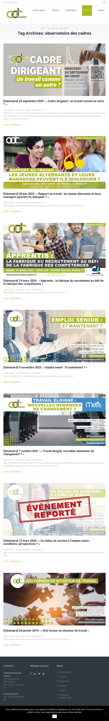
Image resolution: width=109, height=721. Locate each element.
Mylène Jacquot (21, 466)
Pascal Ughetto (57, 206)
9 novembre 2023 (14, 376)
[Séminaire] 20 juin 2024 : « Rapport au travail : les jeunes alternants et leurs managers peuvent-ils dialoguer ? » (52, 195)
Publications (64, 681)
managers (25, 206)
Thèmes (55, 10)
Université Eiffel (77, 206)
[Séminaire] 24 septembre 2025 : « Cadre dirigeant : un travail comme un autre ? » (53, 103)
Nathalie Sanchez (66, 116)
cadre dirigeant (48, 113)
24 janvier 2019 (13, 639)
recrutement (52, 293)
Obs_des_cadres (24, 110)
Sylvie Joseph (23, 119)
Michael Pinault (9, 466)
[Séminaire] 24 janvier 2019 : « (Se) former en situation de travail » (46, 630)
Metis (101, 463)
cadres (18, 206)
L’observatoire (64, 672)
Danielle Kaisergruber (25, 463)
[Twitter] (39, 673)
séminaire (13, 119)
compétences (20, 293)
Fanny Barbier (100, 113)
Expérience (41, 553)
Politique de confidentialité (64, 696)
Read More (15, 125)
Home (42, 28)
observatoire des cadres (82, 116)
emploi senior (38, 376)
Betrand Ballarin (36, 113)
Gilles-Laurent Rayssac (53, 463)
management (79, 463)
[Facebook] (31, 673)
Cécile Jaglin (75, 113)
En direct (87, 10)
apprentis (11, 293)
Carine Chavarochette (62, 113)
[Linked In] (35, 673)
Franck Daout (39, 463)
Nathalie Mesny (54, 116)
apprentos (11, 206)
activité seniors (27, 376)
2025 (10, 113)
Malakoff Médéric (52, 553)
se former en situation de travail (49, 639)
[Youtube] (43, 673)
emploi (33, 553)
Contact (100, 10)
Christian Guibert (87, 113)
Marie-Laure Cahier (92, 463)
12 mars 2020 (13, 553)
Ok (54, 716)
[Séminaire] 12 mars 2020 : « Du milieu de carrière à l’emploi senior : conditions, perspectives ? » (47, 542)
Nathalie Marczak (40, 116)
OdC (93, 116)
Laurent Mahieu (68, 463)
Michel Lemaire (28, 116)
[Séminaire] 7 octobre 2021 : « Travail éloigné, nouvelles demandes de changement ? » (48, 452)
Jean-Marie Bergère (10, 116)
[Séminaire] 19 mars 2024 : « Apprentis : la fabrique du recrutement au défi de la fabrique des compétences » (53, 282)
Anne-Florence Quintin (21, 113)
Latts (20, 116)
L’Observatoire (38, 10)
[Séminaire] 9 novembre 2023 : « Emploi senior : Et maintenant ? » (45, 367)
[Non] (105, 713)
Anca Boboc (12, 463)
